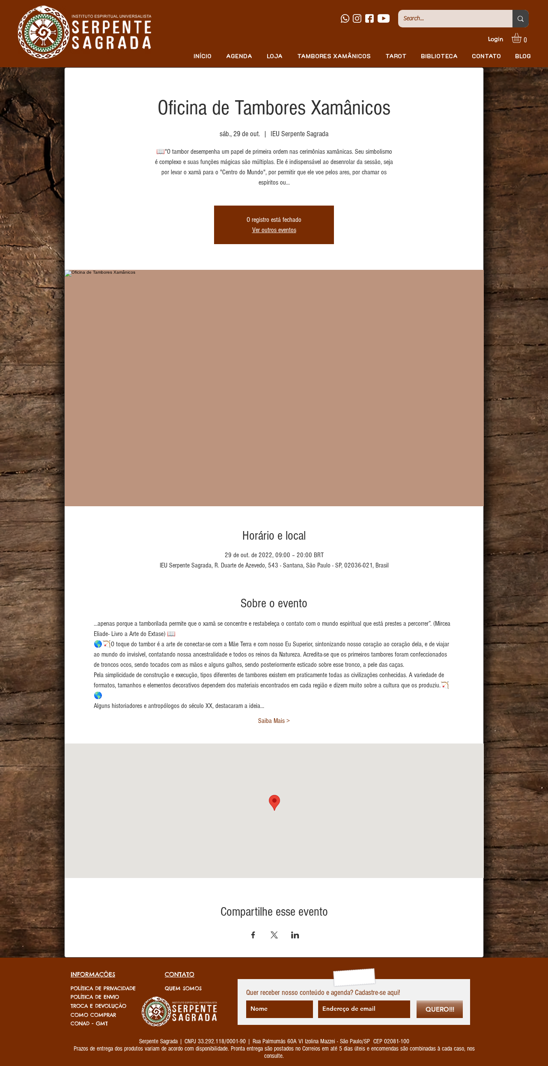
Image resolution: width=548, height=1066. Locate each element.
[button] (522, 38)
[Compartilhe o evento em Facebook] (253, 935)
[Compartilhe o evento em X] (274, 935)
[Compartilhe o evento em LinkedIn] (295, 935)
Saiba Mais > (274, 721)
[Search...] (520, 18)
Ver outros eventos (274, 230)
